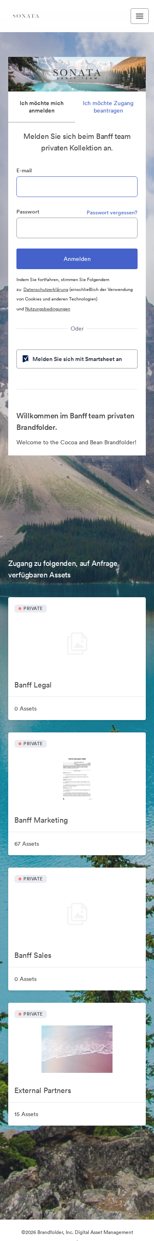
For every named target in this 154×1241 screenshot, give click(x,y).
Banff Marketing (41, 820)
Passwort (27, 211)
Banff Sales (32, 955)
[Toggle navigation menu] (140, 16)
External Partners (42, 1090)
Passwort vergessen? (112, 212)
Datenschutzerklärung (45, 289)
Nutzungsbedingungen (47, 308)
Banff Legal (33, 685)
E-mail (24, 170)
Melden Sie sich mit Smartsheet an (77, 359)
